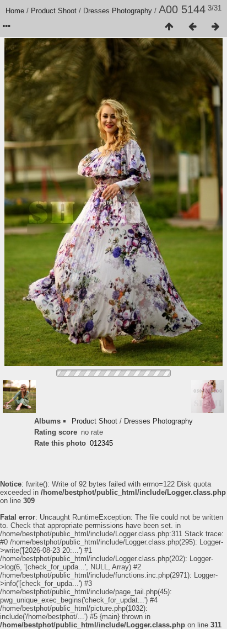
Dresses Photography (117, 11)
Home (15, 11)
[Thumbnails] (169, 27)
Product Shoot (54, 11)
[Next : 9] (215, 27)
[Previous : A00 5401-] (192, 27)
